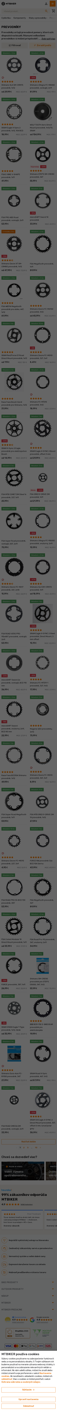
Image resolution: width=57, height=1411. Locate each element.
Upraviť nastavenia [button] (28, 1399)
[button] (6, 1379)
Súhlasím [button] (28, 1389)
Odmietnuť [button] (28, 1406)
